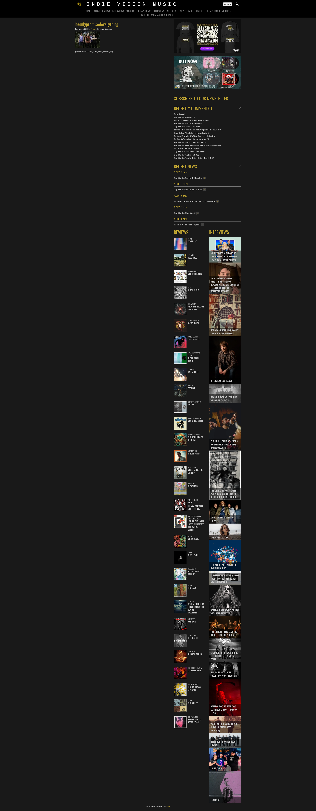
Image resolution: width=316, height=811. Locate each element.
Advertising (186, 10)
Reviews (105, 10)
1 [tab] (176, 87)
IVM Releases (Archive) (154, 14)
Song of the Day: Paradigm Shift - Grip (186, 154)
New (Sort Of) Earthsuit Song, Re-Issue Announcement (191, 120)
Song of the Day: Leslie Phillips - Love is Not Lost (189, 151)
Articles (172, 10)
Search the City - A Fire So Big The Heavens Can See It (191, 133)
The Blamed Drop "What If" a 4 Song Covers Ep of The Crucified (194, 136)
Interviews (118, 10)
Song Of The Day (135, 10)
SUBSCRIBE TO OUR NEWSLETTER (201, 98)
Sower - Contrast (179, 114)
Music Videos (222, 10)
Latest (96, 10)
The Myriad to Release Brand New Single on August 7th (191, 139)
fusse (93, 29)
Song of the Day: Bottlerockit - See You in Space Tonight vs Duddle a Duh (197, 145)
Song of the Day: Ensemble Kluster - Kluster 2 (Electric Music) (194, 158)
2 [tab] (179, 87)
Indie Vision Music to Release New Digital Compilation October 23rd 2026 (197, 129)
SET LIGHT (227, 4)
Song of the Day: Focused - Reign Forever (187, 126)
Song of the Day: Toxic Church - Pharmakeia (188, 123)
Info (171, 14)
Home (88, 10)
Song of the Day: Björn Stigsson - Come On (188, 189)
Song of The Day (204, 10)
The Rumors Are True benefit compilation (187, 148)
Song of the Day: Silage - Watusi (184, 117)
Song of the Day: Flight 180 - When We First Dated (190, 142)
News (148, 10)
